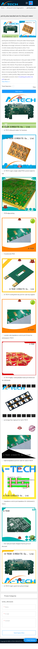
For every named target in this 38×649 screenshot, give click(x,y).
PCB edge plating (9, 213)
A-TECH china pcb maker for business (15, 130)
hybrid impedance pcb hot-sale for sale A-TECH (18, 460)
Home (2, 8)
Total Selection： (7, 86)
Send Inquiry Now (19, 633)
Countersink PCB (9, 254)
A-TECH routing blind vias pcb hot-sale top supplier (19, 294)
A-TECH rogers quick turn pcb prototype (16, 586)
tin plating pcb (23, 77)
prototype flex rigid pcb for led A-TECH (16, 420)
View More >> (6, 81)
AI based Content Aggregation (15, 8)
